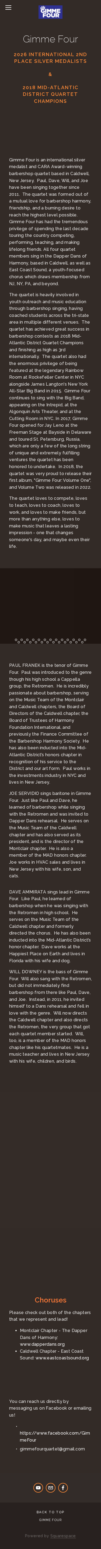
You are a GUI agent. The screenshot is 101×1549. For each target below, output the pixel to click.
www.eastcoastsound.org (62, 1357)
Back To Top (50, 1512)
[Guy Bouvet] (63, 1488)
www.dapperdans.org (42, 1344)
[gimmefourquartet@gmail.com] (50, 1488)
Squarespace (63, 1536)
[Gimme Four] (38, 1488)
